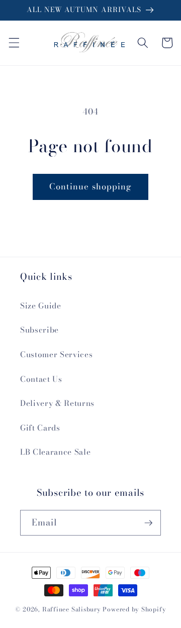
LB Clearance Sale (55, 452)
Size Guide (40, 305)
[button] (14, 43)
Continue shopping (90, 186)
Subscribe (39, 330)
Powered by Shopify (134, 609)
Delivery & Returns (57, 403)
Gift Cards (40, 428)
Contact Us (41, 379)
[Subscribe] (148, 523)
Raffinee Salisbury (71, 609)
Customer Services (56, 354)
